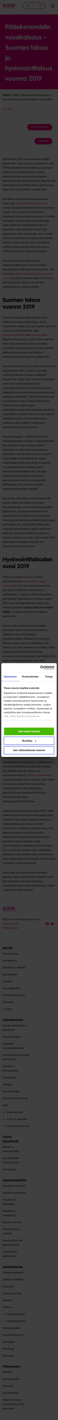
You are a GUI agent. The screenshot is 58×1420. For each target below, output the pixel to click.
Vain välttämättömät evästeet (29, 750)
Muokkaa (27, 740)
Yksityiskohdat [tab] (30, 676)
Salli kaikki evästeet (29, 731)
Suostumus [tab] (10, 676)
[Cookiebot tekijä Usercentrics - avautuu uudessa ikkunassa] (41, 668)
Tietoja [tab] (49, 676)
